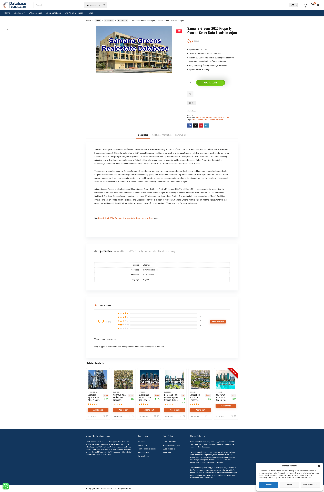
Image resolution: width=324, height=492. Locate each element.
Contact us (142, 445)
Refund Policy (143, 452)
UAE (227, 117)
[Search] (104, 5)
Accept (268, 485)
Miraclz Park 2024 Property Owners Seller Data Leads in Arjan (125, 218)
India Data (167, 452)
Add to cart (210, 82)
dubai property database (208, 117)
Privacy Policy (143, 456)
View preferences (310, 485)
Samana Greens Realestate (213, 120)
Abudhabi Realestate (171, 445)
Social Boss (191, 111)
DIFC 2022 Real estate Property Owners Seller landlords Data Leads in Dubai (171, 400)
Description (143, 135)
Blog (91, 13)
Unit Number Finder (74, 13)
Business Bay (92, 392)
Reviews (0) (180, 135)
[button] (319, 466)
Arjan (197, 117)
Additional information (161, 135)
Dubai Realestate (170, 442)
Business (18, 13)
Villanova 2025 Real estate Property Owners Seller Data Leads (119, 400)
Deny (289, 485)
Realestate (122, 20)
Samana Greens (197, 120)
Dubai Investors (169, 449)
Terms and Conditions (147, 449)
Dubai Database (53, 13)
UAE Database (35, 13)
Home (7, 13)
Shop (98, 20)
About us (141, 442)
